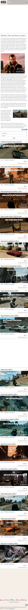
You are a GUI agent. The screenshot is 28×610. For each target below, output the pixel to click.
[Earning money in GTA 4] (14, 225)
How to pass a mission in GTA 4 (10, 419)
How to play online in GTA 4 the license (12, 166)
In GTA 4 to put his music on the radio (11, 141)
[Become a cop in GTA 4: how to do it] (14, 325)
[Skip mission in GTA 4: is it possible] (14, 403)
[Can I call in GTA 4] (14, 300)
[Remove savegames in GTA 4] (14, 275)
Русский (2, 599)
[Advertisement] (14, 19)
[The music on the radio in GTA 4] (14, 151)
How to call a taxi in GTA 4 (8, 518)
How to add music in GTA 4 (8, 493)
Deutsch (13, 599)
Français (8, 599)
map (13, 42)
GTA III (4, 79)
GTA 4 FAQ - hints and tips (9, 159)
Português (25, 599)
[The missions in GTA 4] (14, 428)
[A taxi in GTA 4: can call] (14, 528)
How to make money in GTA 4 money (11, 216)
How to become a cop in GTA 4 (9, 315)
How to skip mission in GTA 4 (9, 394)
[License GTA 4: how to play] (14, 176)
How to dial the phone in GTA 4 (9, 290)
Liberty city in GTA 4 (6, 369)
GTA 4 (2, 159)
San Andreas (9, 79)
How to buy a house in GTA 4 (9, 469)
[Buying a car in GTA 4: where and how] (14, 453)
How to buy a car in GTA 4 (8, 444)
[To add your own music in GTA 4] (14, 503)
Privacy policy (12, 608)
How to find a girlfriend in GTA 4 (10, 241)
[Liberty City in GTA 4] (14, 379)
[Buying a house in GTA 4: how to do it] (14, 478)
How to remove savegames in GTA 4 (11, 266)
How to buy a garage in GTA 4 (9, 543)
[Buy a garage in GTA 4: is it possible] (14, 554)
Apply (14, 138)
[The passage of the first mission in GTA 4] (14, 200)
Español (19, 599)
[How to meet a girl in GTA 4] (14, 250)
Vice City (22, 81)
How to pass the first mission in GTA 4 (11, 191)
